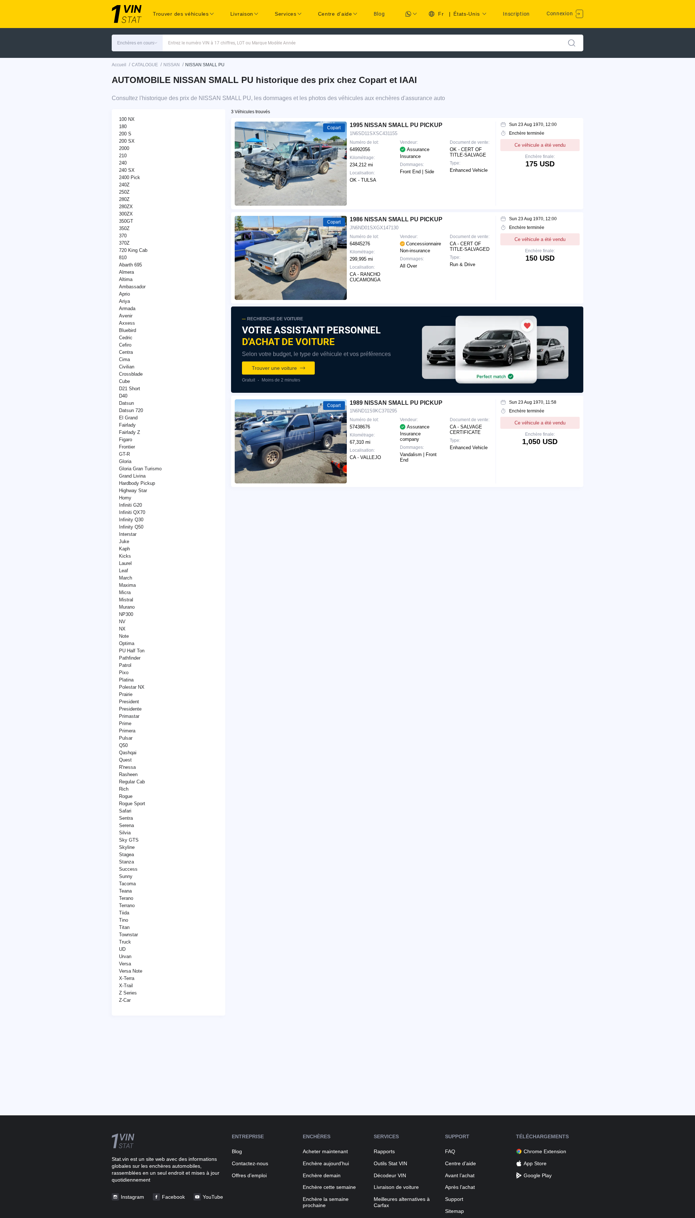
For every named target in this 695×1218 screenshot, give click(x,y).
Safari (125, 811)
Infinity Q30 (131, 519)
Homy (125, 498)
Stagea (126, 854)
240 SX (127, 170)
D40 (123, 396)
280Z (124, 199)
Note (124, 636)
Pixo (123, 672)
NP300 (126, 614)
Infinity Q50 (131, 527)
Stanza (126, 862)
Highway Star (133, 490)
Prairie (125, 694)
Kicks (125, 556)
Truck (125, 942)
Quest (125, 760)
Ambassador (132, 286)
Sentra (126, 818)
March (125, 578)
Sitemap (454, 1211)
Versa (125, 963)
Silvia (125, 832)
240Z (124, 184)
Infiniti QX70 (132, 512)
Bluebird (127, 330)
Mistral (126, 599)
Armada (127, 308)
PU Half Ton (131, 650)
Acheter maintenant (325, 1151)
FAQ (450, 1151)
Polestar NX (131, 687)
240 (123, 163)
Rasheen (128, 774)
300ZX (126, 214)
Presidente (130, 709)
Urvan (125, 956)
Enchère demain (322, 1175)
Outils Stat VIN (390, 1163)
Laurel (125, 563)
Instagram (132, 1197)
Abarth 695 (130, 265)
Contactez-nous (250, 1163)
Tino (123, 920)
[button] (137, 43)
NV (122, 621)
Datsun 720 (131, 410)
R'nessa (127, 767)
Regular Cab (132, 781)
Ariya (124, 301)
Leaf (123, 570)
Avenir (125, 316)
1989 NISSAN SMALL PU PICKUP (396, 403)
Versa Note (130, 971)
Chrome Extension (545, 1151)
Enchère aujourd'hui (326, 1163)
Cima (124, 359)
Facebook (173, 1197)
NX (122, 629)
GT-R (124, 454)
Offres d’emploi (249, 1175)
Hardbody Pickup (137, 483)
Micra (125, 592)
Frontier (127, 447)
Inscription (516, 14)
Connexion (560, 13)
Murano (127, 607)
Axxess (127, 323)
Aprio (124, 294)
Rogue (125, 796)
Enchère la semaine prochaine (326, 1202)
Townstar (128, 934)
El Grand (128, 417)
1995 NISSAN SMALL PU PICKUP (396, 125)
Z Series (128, 993)
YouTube (213, 1197)
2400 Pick (129, 177)
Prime (125, 723)
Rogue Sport (132, 803)
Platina (126, 680)
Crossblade (131, 374)
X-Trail (126, 985)
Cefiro (125, 345)
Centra (126, 352)
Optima (126, 643)
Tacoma (127, 883)
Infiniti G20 (130, 505)
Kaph (124, 548)
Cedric (125, 337)
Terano (126, 898)
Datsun (126, 403)
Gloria (125, 461)
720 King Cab (133, 250)
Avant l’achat (459, 1175)
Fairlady (127, 425)
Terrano (127, 905)
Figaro (125, 439)
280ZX (126, 206)
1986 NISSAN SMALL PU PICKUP (396, 219)
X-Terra (126, 978)
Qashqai (127, 752)
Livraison (241, 14)
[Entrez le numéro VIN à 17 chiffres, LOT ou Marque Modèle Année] (571, 43)
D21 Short (129, 388)
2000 (124, 148)
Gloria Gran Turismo (140, 468)
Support (454, 1199)
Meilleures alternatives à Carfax (402, 1202)
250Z (124, 192)
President (129, 701)
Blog (379, 14)
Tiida (124, 913)
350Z (124, 228)
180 (123, 126)
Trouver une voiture (274, 368)
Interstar (127, 534)
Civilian (126, 366)
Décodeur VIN (390, 1175)
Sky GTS (129, 840)
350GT (126, 221)
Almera (126, 272)
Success (128, 869)
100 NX (127, 119)
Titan (124, 927)
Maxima (127, 585)
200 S (125, 134)
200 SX (127, 141)
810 (123, 257)
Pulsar (125, 738)
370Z (124, 243)
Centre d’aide (460, 1163)
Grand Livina (132, 476)
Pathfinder (129, 658)
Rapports (384, 1151)
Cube (124, 381)
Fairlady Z (129, 432)
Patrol (125, 665)
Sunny (125, 876)
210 (123, 155)
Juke (124, 541)
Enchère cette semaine (329, 1187)
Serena (126, 825)
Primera (127, 730)
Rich (123, 789)
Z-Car (125, 1000)
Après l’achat (460, 1187)
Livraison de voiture (396, 1187)
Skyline (127, 847)
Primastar (129, 716)
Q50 (123, 745)
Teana (125, 891)
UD (122, 949)
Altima (125, 279)
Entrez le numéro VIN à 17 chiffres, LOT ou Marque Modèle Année (231, 43)
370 (123, 235)
